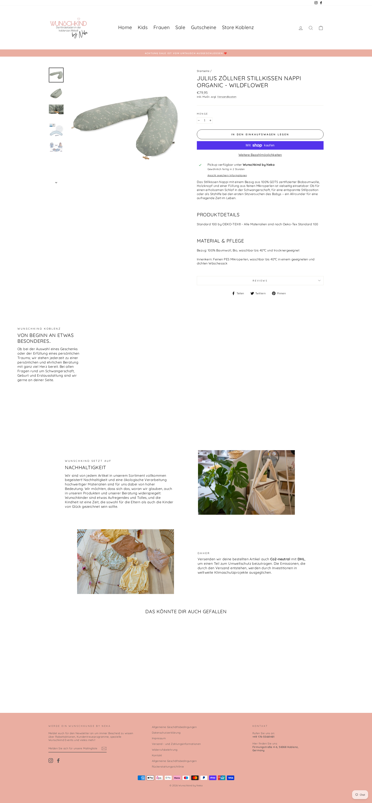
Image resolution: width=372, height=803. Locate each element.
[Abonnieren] (104, 748)
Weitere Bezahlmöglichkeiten (260, 155)
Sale (180, 27)
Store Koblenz (238, 27)
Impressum (159, 738)
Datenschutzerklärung (166, 732)
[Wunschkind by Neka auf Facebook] (58, 760)
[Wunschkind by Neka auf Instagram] (50, 760)
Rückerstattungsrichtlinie (168, 766)
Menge (202, 113)
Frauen (161, 27)
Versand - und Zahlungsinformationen (176, 743)
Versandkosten (226, 96)
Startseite (203, 71)
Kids (143, 27)
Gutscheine (203, 27)
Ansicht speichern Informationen (227, 175)
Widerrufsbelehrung (164, 749)
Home (125, 27)
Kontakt (157, 755)
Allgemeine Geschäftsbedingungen (174, 727)
